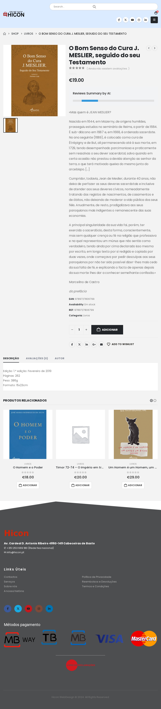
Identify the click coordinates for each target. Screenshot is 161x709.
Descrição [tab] (11, 358)
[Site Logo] (14, 14)
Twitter (79, 344)
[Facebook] (119, 20)
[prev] (149, 48)
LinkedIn (87, 344)
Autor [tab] (59, 358)
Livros (86, 315)
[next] (154, 48)
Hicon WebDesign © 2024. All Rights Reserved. (81, 697)
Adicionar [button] (30, 485)
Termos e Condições (95, 586)
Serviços (9, 581)
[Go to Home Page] (4, 33)
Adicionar (110, 330)
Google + (94, 344)
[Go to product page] (27, 434)
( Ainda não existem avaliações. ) (108, 68)
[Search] (94, 6)
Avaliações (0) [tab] (37, 358)
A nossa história (14, 591)
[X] (125, 20)
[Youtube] (132, 20)
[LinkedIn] (145, 20)
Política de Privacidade (96, 577)
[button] (154, 20)
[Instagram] (139, 20)
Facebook (72, 344)
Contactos (10, 577)
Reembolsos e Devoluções (99, 581)
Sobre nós (10, 586)
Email (101, 344)
